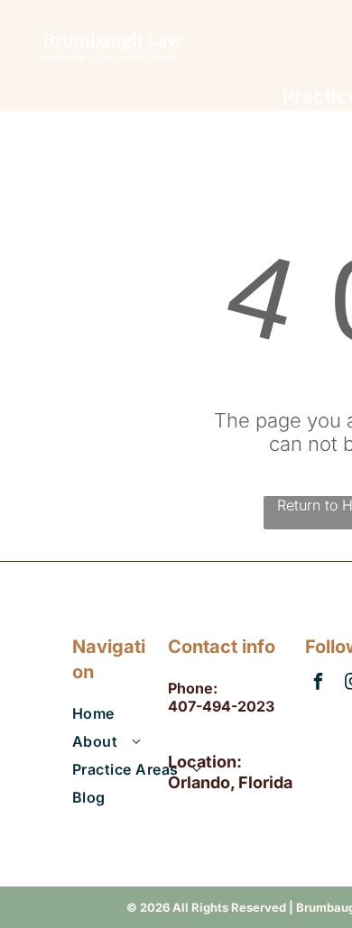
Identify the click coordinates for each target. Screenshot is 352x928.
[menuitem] (145, 710)
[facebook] (318, 683)
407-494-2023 (221, 706)
